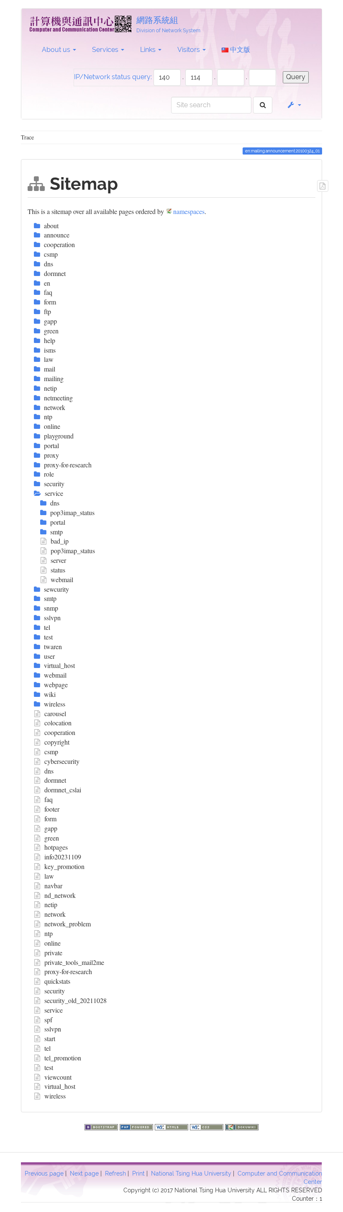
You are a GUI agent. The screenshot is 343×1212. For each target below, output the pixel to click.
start (49, 1038)
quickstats (57, 981)
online (52, 943)
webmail (62, 579)
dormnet (55, 780)
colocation (58, 722)
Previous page (44, 1173)
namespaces (189, 211)
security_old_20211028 (75, 1000)
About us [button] (57, 50)
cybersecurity (61, 761)
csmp (51, 751)
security (54, 990)
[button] (294, 105)
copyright (56, 742)
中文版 (239, 50)
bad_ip (60, 540)
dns (49, 770)
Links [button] (148, 50)
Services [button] (106, 50)
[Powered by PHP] (137, 1126)
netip (50, 904)
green (51, 837)
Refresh (115, 1173)
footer (51, 809)
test (48, 1067)
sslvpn (52, 1028)
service (53, 1010)
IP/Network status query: (113, 77)
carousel (55, 713)
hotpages (56, 847)
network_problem (67, 923)
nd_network (60, 895)
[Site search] (263, 105)
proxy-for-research (68, 971)
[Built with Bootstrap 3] (102, 1126)
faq (48, 799)
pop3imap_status (73, 550)
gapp (50, 828)
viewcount (58, 1077)
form (50, 818)
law (49, 876)
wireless (55, 1095)
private (53, 952)
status (58, 569)
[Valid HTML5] (172, 1126)
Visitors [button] (189, 50)
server (58, 560)
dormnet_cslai (62, 789)
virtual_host (59, 1086)
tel (47, 1048)
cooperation (59, 732)
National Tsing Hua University (191, 1173)
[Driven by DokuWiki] (242, 1126)
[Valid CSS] (207, 1126)
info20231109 (62, 856)
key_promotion (64, 866)
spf (48, 1019)
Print (138, 1173)
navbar (53, 885)
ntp (48, 933)
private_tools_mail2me (74, 962)
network (55, 914)
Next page (84, 1173)
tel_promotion (62, 1057)
